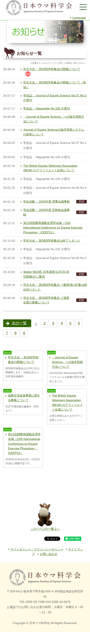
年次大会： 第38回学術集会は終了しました (51, 240)
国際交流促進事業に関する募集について (24, 398)
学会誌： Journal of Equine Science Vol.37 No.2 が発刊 (54, 98)
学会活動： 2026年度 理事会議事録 (46, 201)
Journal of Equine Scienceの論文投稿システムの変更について (53, 132)
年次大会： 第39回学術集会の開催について (51, 69)
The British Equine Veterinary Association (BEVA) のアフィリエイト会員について (50, 168)
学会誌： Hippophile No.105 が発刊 (46, 108)
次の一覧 (19, 323)
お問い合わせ (48, 554)
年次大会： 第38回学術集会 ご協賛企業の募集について (46, 300)
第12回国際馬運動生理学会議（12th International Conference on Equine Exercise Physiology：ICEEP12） (52, 227)
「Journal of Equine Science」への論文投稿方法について (53, 119)
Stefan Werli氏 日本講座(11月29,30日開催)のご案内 (46, 274)
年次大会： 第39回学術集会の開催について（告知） (54, 85)
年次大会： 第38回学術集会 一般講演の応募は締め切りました (55, 287)
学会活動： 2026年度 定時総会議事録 (46, 212)
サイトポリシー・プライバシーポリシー (36, 549)
